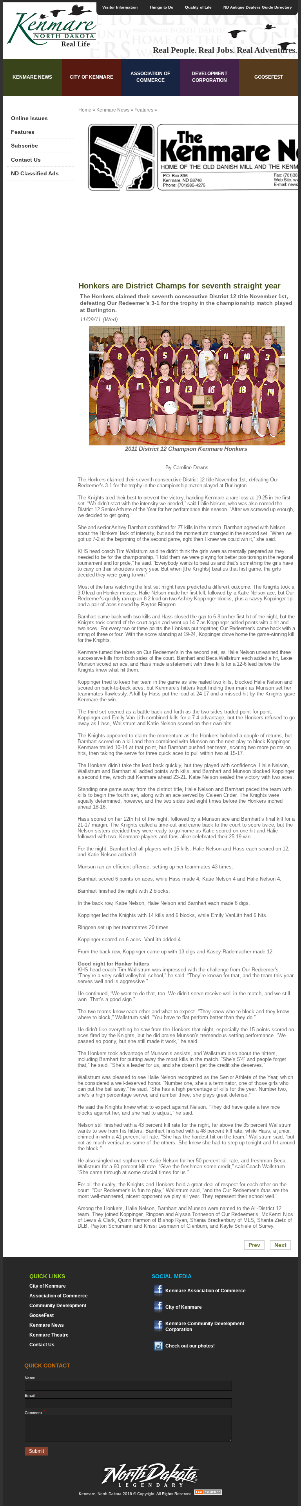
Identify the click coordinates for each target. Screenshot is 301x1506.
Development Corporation (209, 77)
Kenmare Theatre (49, 1335)
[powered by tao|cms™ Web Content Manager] (208, 1494)
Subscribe (24, 145)
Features (22, 132)
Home (84, 110)
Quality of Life (198, 7)
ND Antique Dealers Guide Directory (257, 7)
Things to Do (161, 7)
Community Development (57, 1305)
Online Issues (29, 118)
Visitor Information (120, 7)
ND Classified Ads (35, 173)
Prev (254, 1245)
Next (280, 1245)
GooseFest (268, 77)
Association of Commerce (150, 77)
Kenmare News (32, 77)
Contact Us (26, 160)
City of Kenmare (91, 77)
